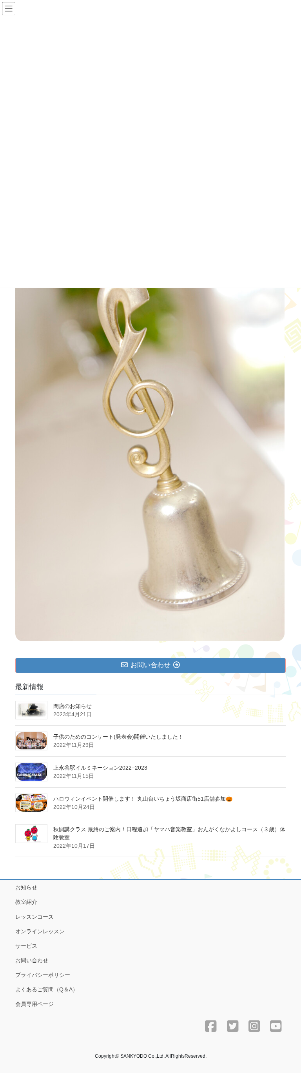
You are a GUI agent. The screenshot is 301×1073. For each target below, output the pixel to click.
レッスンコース (34, 917)
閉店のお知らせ (72, 706)
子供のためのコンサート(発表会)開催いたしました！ (118, 737)
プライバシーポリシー (42, 975)
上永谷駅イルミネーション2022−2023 (100, 768)
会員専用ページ (34, 1004)
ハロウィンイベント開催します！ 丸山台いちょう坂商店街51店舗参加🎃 (142, 799)
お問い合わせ (31, 960)
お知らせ (26, 887)
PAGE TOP (286, 1034)
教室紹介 (26, 902)
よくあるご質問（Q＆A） (46, 989)
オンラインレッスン (40, 931)
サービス (26, 946)
